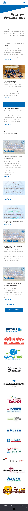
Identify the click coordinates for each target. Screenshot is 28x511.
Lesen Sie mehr (14, 104)
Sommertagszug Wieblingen (11, 108)
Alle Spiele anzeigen (14, 309)
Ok (14, 509)
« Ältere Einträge (19, 304)
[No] (26, 507)
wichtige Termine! (8, 198)
